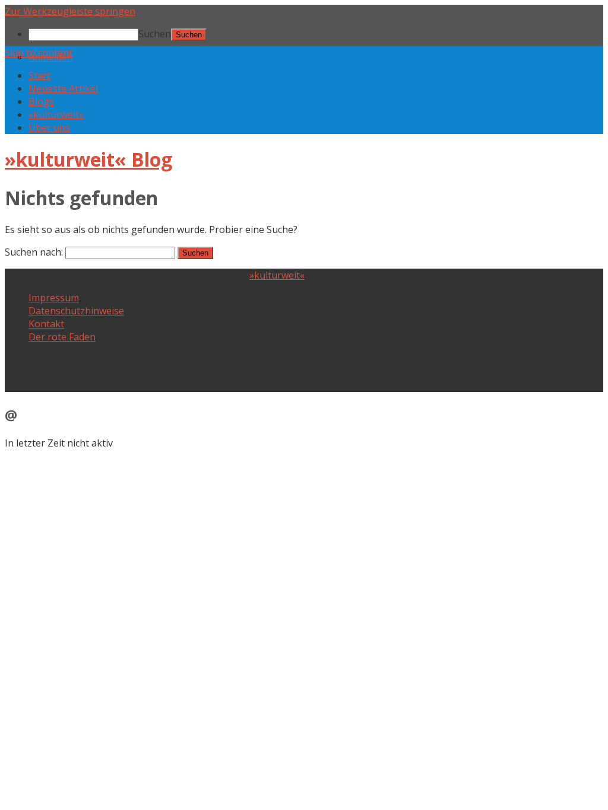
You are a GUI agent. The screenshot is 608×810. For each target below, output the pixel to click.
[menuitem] (315, 34)
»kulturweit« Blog (88, 159)
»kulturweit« (56, 114)
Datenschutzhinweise (76, 310)
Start (39, 75)
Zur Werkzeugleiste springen (70, 11)
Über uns (49, 127)
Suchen (154, 33)
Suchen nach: (34, 252)
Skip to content (38, 52)
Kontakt (46, 323)
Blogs (41, 101)
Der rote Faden (62, 336)
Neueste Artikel (63, 88)
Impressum (53, 297)
